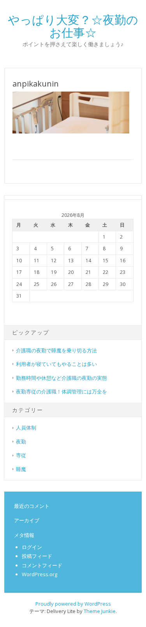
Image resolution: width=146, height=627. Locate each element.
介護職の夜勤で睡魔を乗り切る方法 (56, 350)
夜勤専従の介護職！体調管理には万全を (61, 391)
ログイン (32, 547)
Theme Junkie (100, 611)
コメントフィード (42, 565)
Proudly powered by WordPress (73, 603)
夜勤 (21, 441)
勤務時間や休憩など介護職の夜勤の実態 (61, 377)
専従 (21, 455)
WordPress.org (39, 574)
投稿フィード (37, 556)
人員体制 (26, 427)
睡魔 (21, 469)
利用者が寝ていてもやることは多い (56, 363)
